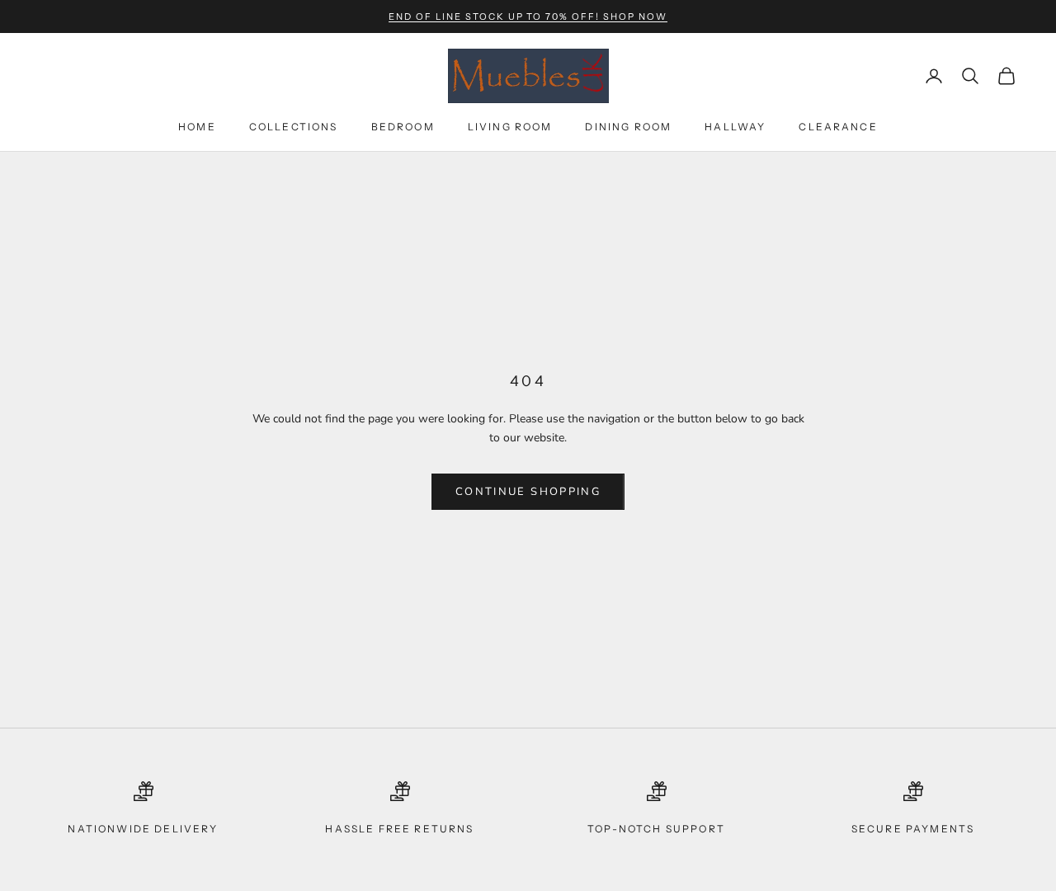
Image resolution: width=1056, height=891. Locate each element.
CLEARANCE (838, 126)
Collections (293, 126)
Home (197, 126)
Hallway (735, 126)
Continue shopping (528, 491)
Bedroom (403, 126)
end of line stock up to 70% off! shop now (528, 16)
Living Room (510, 126)
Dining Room (628, 126)
